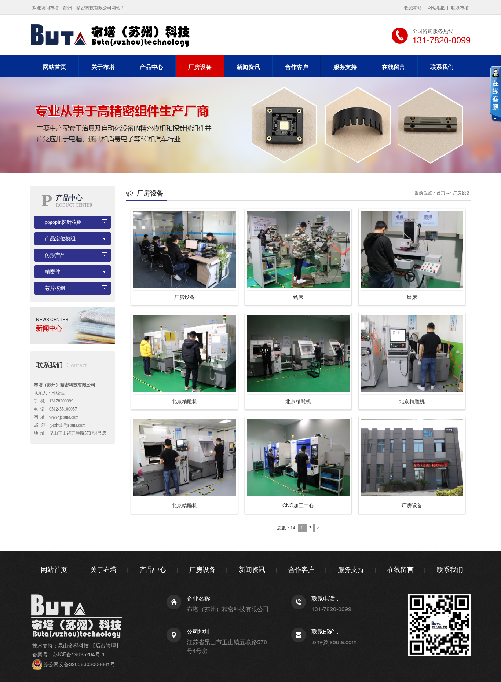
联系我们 (442, 66)
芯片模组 (55, 288)
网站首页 (54, 66)
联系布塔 (460, 7)
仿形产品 (55, 255)
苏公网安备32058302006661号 (79, 664)
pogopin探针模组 (63, 222)
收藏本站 (413, 7)
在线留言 (393, 66)
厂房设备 (200, 66)
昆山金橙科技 (73, 645)
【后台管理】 (105, 645)
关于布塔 (103, 66)
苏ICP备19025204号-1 (79, 654)
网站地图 (436, 7)
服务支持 (345, 66)
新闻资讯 (248, 66)
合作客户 (296, 66)
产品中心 (151, 66)
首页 (440, 193)
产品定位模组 (60, 238)
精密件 (52, 271)
